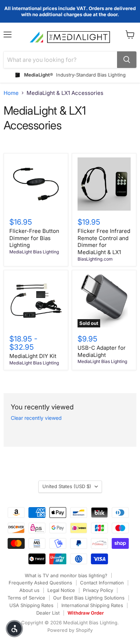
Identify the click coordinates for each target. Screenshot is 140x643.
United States (66, 486)
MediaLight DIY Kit (32, 356)
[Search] (126, 59)
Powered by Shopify (70, 630)
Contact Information (102, 582)
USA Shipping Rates (31, 605)
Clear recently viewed (36, 418)
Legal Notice (61, 590)
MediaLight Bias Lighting (34, 251)
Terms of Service (26, 598)
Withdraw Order (85, 613)
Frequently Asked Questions (40, 582)
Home (11, 93)
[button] (14, 628)
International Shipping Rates (92, 605)
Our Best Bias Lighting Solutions (89, 598)
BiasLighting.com (95, 259)
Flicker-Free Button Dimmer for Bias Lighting (34, 238)
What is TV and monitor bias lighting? (66, 575)
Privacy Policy (98, 590)
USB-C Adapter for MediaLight (102, 351)
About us (29, 590)
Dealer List (48, 613)
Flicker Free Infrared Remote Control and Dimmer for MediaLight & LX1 (104, 242)
